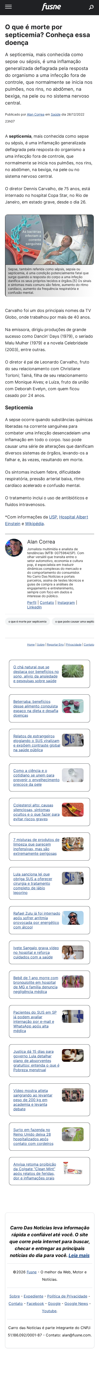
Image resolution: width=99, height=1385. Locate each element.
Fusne (32, 1272)
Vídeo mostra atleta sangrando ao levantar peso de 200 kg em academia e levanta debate (32, 1099)
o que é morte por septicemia (28, 621)
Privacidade (74, 644)
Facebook (35, 1303)
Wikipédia (34, 523)
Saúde (56, 114)
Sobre (41, 644)
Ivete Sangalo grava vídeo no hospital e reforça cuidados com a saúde (36, 952)
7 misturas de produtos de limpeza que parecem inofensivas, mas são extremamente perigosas (36, 846)
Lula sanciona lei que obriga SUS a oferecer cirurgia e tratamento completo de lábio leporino (32, 883)
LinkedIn (34, 607)
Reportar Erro (55, 644)
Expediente (33, 1296)
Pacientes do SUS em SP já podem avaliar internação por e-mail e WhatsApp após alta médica (35, 1021)
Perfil (31, 602)
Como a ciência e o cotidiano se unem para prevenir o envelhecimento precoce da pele (36, 777)
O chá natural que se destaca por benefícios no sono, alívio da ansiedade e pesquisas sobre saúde (36, 674)
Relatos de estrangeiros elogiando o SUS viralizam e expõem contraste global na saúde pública (36, 743)
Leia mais (79, 1255)
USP (53, 517)
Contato (47, 602)
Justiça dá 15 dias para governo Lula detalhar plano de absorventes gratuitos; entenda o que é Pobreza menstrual (36, 1060)
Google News (76, 1303)
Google (54, 1303)
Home (31, 644)
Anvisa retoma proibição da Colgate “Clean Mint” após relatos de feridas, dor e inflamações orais (34, 1171)
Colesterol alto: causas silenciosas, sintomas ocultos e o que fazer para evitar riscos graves (36, 812)
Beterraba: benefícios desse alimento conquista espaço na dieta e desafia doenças (35, 708)
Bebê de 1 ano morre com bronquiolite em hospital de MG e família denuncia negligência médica (35, 984)
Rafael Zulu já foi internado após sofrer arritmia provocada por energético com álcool (36, 920)
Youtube (49, 1311)
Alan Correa (35, 114)
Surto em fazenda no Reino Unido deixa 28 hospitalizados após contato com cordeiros (33, 1136)
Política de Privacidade (67, 1296)
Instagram (66, 602)
